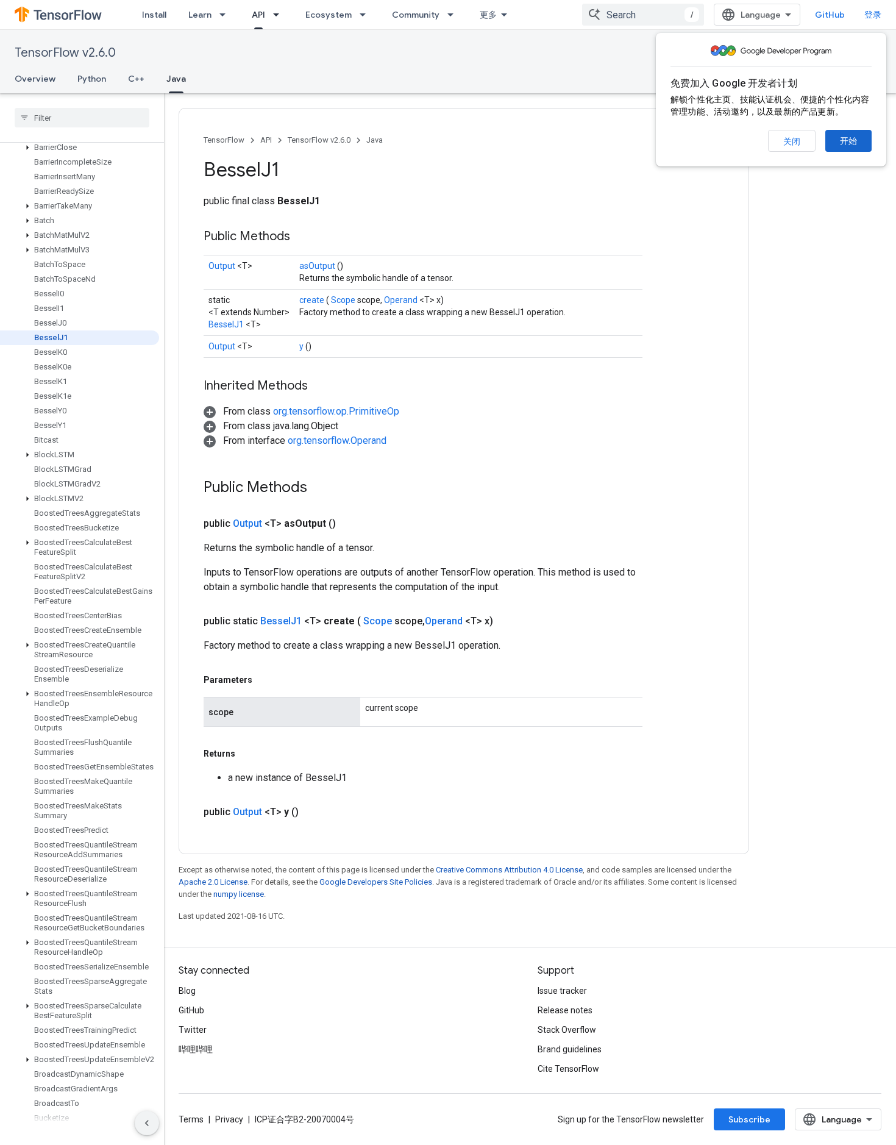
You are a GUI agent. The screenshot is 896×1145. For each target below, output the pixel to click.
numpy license (238, 894)
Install (154, 14)
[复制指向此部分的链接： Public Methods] (305, 237)
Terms (191, 1119)
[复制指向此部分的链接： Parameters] (266, 679)
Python (91, 78)
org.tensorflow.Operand (337, 440)
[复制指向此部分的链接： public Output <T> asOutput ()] (350, 523)
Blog (187, 991)
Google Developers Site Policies (375, 881)
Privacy (229, 1119)
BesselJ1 (227, 324)
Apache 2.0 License (213, 881)
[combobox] (643, 15)
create (312, 300)
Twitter (193, 1030)
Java (176, 78)
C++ (136, 78)
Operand (401, 300)
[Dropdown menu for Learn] (226, 14)
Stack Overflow (567, 1030)
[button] (79, 147)
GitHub (830, 14)
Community (415, 14)
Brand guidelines (570, 1049)
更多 (488, 14)
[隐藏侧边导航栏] (147, 1123)
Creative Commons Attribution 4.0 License (509, 869)
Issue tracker (562, 991)
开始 (848, 140)
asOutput (318, 266)
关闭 (791, 141)
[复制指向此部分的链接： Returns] (249, 753)
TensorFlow (224, 139)
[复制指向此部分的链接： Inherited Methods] (323, 386)
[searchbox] (82, 117)
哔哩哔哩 (196, 1049)
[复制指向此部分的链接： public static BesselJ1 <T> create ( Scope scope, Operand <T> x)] (508, 621)
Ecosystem (328, 14)
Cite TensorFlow (568, 1069)
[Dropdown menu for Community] (454, 14)
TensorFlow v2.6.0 (65, 52)
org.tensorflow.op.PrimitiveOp (336, 411)
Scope (344, 300)
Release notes (565, 1010)
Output (222, 266)
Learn (200, 14)
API (258, 14)
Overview (35, 78)
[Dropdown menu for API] (279, 14)
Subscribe (749, 1119)
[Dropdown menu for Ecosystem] (366, 14)
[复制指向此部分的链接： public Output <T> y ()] (313, 812)
